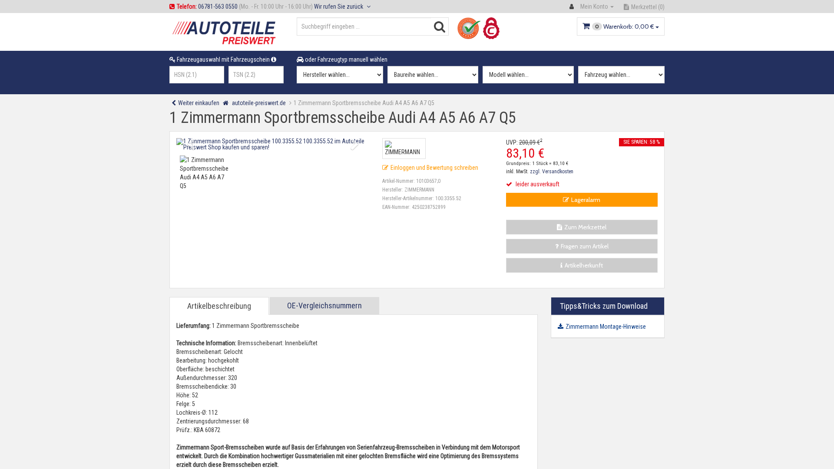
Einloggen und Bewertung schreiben (434, 167)
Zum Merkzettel (585, 227)
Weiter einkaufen (198, 102)
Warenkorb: (624, 26)
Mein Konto (594, 6)
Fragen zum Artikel (585, 246)
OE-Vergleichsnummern (324, 305)
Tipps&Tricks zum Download (604, 305)
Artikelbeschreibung (219, 305)
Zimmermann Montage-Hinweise (606, 326)
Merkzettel (648, 6)
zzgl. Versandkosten (551, 171)
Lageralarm (585, 200)
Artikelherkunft (584, 265)
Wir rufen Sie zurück (339, 6)
